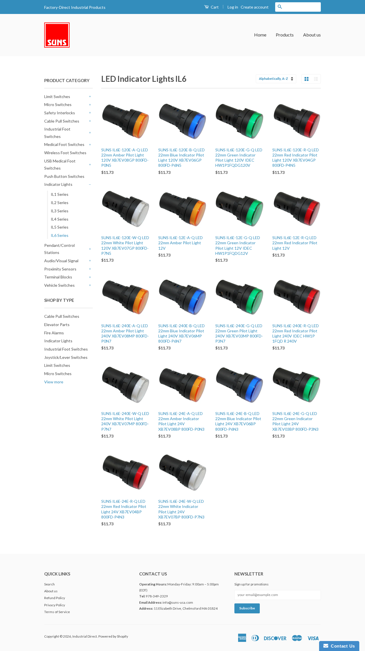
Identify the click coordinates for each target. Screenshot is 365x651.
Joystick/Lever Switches (66, 357)
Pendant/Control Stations (59, 249)
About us (312, 34)
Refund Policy (54, 598)
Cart (214, 7)
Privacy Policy (54, 605)
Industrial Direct (84, 636)
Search (49, 584)
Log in (233, 7)
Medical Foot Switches (64, 144)
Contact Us (341, 646)
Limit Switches (57, 96)
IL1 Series (59, 194)
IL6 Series (59, 235)
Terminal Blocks (58, 276)
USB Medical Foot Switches (60, 164)
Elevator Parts (57, 324)
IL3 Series (59, 210)
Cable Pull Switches (61, 121)
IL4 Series (59, 219)
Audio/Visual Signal (61, 260)
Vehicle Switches (59, 285)
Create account (255, 7)
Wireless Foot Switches (65, 152)
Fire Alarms (54, 332)
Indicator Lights (58, 184)
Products (285, 34)
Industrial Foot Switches (57, 133)
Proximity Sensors (60, 268)
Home (260, 34)
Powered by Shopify (113, 636)
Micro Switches (58, 104)
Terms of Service (57, 612)
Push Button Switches (64, 176)
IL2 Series (59, 202)
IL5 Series (59, 227)
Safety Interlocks (59, 112)
